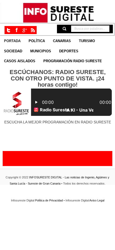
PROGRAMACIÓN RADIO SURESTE (72, 61)
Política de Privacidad (49, 200)
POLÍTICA (37, 41)
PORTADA (12, 41)
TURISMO (87, 41)
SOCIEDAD (13, 51)
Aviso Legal (96, 200)
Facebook (17, 30)
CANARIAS (62, 41)
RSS (33, 30)
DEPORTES (68, 51)
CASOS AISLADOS (19, 61)
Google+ (25, 30)
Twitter (9, 30)
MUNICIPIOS (40, 51)
